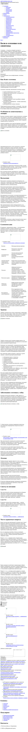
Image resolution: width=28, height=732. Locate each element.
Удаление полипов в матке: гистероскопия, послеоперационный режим (11, 673)
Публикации (9, 10)
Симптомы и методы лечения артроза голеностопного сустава (14, 645)
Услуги (5, 14)
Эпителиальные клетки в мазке (8, 676)
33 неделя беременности (11, 635)
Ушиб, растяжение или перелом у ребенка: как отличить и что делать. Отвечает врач (14, 693)
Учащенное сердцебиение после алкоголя (13, 683)
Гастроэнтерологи (10, 17)
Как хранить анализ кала (6, 666)
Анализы (5, 720)
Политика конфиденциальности (10, 709)
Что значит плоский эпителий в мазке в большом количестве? (15, 626)
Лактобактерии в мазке (6, 668)
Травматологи (9, 31)
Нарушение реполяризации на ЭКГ (9, 678)
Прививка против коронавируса (10, 163)
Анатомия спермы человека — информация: (13, 516)
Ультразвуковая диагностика (12, 32)
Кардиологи (9, 20)
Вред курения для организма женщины (12, 690)
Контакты (5, 37)
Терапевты (8, 30)
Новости (5, 707)
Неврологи (8, 23)
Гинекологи (8, 18)
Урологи (8, 34)
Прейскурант (6, 36)
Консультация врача (7, 716)
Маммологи (8, 21)
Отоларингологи (10, 25)
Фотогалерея (9, 9)
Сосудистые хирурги (11, 29)
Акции (7, 12)
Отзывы (8, 8)
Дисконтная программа (8, 715)
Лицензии (8, 7)
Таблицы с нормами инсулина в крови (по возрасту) (13, 661)
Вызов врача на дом (7, 717)
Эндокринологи (9, 35)
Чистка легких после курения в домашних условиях (15, 697)
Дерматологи (9, 19)
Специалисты (6, 15)
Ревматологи (9, 28)
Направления (6, 13)
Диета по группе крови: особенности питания (14, 242)
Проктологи (9, 26)
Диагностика (6, 719)
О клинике (5, 6)
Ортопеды (8, 24)
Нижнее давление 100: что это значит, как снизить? (12, 664)
